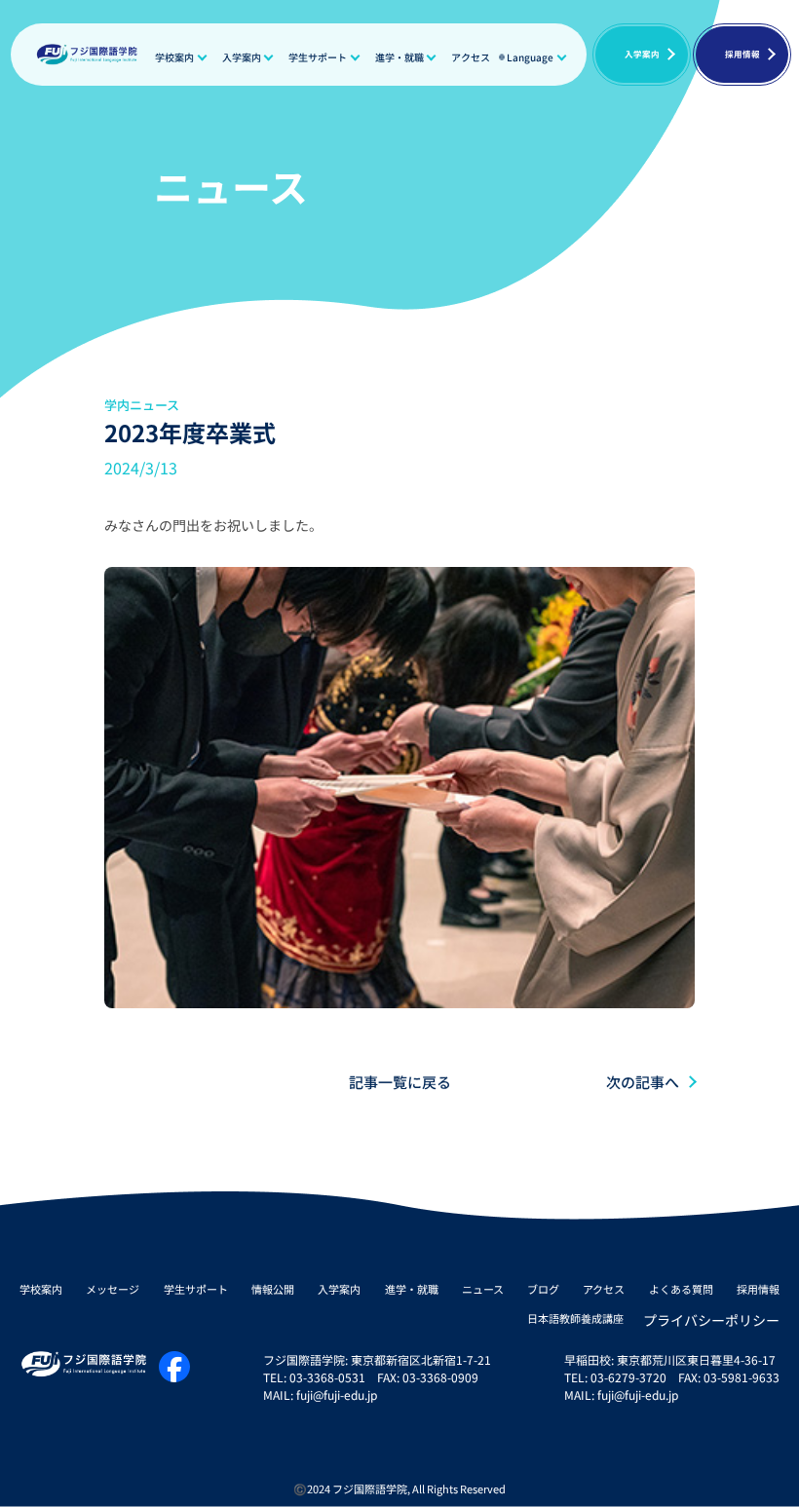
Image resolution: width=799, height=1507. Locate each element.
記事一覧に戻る (400, 1082)
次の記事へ (642, 1082)
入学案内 (241, 57)
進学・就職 (399, 57)
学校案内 (174, 57)
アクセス (470, 57)
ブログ (543, 1289)
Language (530, 57)
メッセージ (112, 1289)
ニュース (483, 1289)
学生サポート (317, 57)
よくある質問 (681, 1289)
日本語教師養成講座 (575, 1319)
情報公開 (272, 1289)
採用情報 (742, 53)
